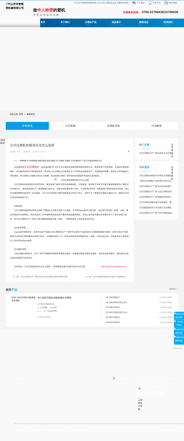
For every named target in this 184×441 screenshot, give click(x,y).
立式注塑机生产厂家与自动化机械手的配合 (158, 186)
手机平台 (157, 3)
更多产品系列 (20, 393)
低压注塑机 (51, 161)
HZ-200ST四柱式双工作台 (116, 312)
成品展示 (118, 23)
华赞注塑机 (42, 161)
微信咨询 (179, 317)
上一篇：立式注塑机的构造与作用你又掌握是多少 (105, 277)
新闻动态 (143, 23)
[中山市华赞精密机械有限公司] (16, 6)
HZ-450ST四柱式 (113, 322)
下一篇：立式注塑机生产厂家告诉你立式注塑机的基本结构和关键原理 (41, 277)
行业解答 (157, 125)
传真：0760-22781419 (43, 393)
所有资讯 (27, 125)
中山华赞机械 (32, 161)
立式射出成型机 (21, 385)
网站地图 (173, 3)
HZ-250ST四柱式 (113, 317)
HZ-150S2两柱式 (113, 297)
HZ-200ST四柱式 (113, 307)
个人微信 (141, 3)
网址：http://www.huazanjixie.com (48, 397)
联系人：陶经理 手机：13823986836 (49, 385)
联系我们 (168, 23)
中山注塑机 (60, 161)
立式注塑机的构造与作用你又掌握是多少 (157, 175)
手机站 (179, 325)
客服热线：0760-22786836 (45, 389)
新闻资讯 (31, 114)
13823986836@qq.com (155, 382)
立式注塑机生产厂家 (78, 161)
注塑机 (67, 161)
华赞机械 (22, 161)
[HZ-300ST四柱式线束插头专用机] (24, 308)
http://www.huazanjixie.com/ (113, 266)
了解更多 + (172, 289)
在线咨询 (179, 333)
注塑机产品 (90, 23)
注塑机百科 (113, 125)
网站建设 (163, 429)
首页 (43, 23)
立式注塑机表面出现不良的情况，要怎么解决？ (160, 202)
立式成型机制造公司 (94, 161)
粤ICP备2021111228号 (77, 429)
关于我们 (65, 23)
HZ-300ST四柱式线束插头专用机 (54, 297)
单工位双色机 (20, 389)
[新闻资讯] (92, 69)
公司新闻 (70, 125)
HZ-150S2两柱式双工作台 (116, 302)
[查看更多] (172, 144)
